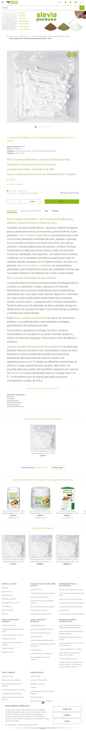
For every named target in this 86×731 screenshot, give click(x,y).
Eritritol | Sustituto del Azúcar (68, 659)
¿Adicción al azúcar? (8, 648)
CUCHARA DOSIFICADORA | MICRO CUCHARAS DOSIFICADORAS (35, 151)
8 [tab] (50, 127)
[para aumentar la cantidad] (39, 201)
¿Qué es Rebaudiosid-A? (38, 625)
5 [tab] (44, 127)
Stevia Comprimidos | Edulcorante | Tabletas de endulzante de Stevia (70, 626)
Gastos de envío (7, 591)
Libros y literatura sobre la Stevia (40, 614)
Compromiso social (36, 697)
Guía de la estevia (36, 650)
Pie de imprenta (10, 725)
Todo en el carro (57, 467)
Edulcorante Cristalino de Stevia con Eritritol (70, 638)
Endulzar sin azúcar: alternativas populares (12, 644)
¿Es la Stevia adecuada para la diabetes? (11, 685)
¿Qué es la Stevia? (36, 589)
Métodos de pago (7, 595)
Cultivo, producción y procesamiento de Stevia (42, 602)
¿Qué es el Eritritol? (36, 636)
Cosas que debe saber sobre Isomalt (42, 640)
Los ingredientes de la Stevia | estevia (42, 607)
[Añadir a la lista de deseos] (74, 54)
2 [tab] (37, 127)
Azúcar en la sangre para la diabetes (13, 690)
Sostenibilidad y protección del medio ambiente (42, 692)
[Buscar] (81, 8)
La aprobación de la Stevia (38, 610)
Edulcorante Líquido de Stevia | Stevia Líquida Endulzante (71, 632)
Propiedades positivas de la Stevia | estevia (13, 630)
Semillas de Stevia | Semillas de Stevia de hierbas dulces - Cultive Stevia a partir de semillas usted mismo (71, 665)
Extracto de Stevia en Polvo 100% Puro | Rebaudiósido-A (71, 644)
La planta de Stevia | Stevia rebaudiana (42, 593)
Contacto (5, 614)
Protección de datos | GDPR (27, 725)
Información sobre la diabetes (11, 680)
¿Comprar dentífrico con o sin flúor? (70, 649)
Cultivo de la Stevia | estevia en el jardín (71, 614)
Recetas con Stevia (8, 652)
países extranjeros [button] (33, 193)
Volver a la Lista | (13, 36)
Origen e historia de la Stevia (39, 597)
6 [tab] (46, 127)
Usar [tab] (46, 211)
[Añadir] (8, 49)
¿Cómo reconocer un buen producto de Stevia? (71, 594)
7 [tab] (48, 127)
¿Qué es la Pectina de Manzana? (40, 633)
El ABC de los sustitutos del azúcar (41, 653)
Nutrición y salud (7, 676)
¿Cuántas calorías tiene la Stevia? (12, 635)
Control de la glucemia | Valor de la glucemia (13, 698)
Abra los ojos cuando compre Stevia (70, 589)
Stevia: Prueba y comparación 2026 (70, 599)
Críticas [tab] (55, 211)
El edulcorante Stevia (8, 625)
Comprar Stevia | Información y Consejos (40, 658)
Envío (21, 184)
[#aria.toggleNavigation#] (3, 1)
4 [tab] (42, 127)
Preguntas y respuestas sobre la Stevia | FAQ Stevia (42, 645)
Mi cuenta (5, 588)
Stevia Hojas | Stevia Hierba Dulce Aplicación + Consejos (70, 654)
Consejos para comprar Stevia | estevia (71, 603)
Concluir (67, 721)
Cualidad (33, 687)
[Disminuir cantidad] (9, 201)
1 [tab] (35, 127)
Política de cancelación (9, 599)
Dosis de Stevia (64, 610)
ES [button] (58, 2)
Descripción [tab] (12, 211)
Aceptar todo (67, 709)
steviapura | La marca (37, 684)
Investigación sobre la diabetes (12, 693)
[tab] (31, 212)
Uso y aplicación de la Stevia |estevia (70, 607)
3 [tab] (39, 127)
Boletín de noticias (8, 610)
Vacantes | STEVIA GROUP (38, 680)
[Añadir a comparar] (69, 54)
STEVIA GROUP (35, 676)
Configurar (67, 715)
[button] (65, 2)
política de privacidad (12, 721)
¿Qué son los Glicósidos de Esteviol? (41, 629)
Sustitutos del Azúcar (9, 639)
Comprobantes (6, 606)
